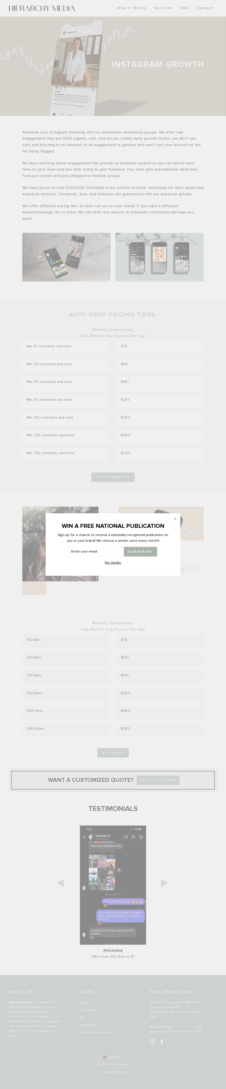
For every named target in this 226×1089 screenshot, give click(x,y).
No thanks (113, 562)
